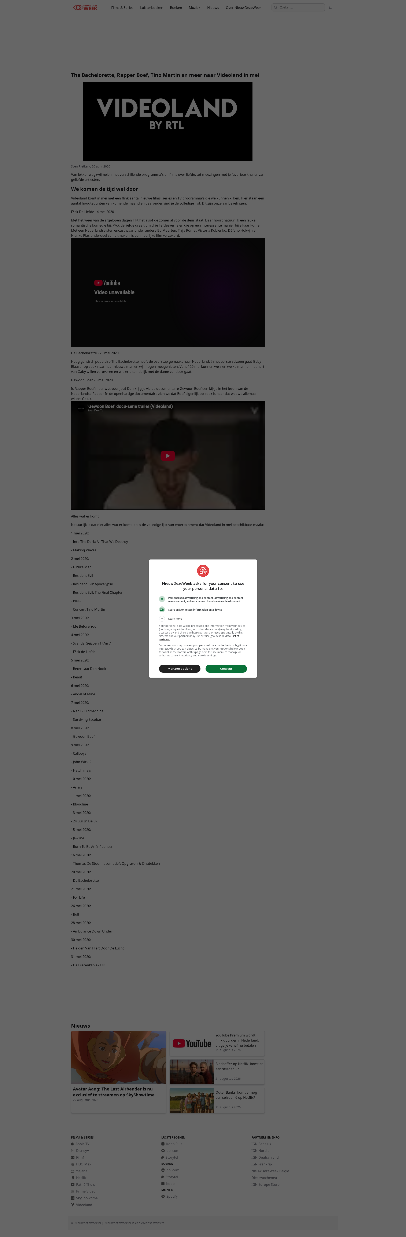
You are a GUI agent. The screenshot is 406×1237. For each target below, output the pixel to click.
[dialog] (203, 618)
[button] (203, 619)
